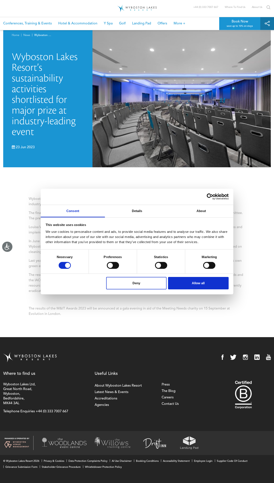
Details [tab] (137, 210)
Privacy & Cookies (54, 461)
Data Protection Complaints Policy (87, 461)
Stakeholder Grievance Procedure (61, 467)
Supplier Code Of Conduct (232, 461)
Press (166, 384)
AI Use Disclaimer (122, 461)
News (26, 35)
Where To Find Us (235, 7)
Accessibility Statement (176, 461)
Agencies (102, 405)
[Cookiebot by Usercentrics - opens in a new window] (210, 196)
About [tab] (201, 210)
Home (15, 35)
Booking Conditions (147, 461)
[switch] (113, 265)
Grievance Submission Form (21, 467)
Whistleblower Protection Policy (103, 467)
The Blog (169, 391)
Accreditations (106, 398)
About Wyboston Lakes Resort (118, 385)
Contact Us (170, 404)
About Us (257, 7)
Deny (136, 283)
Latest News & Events (111, 392)
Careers (168, 397)
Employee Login (203, 461)
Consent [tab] (72, 210)
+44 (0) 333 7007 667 (205, 7)
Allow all (198, 283)
